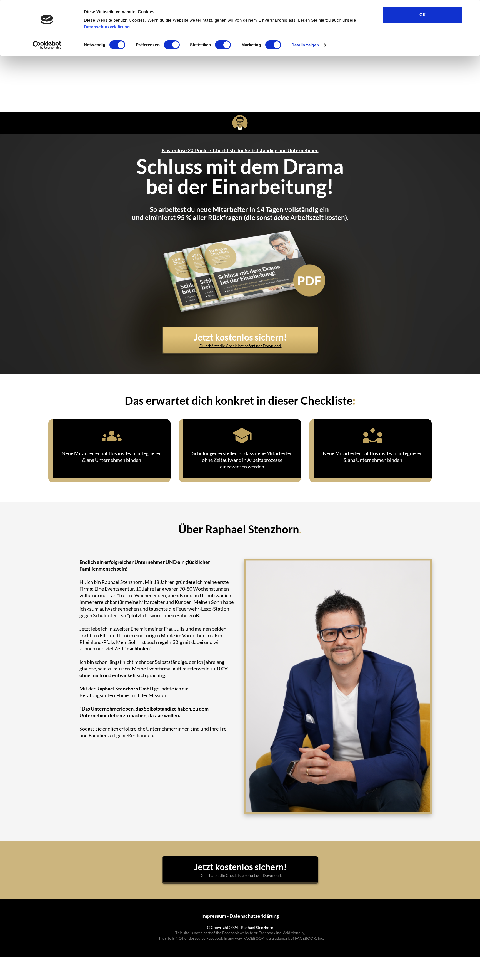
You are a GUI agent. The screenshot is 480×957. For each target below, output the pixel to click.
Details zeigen (305, 45)
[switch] (172, 44)
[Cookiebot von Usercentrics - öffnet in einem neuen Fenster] (47, 45)
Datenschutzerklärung (107, 26)
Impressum (213, 916)
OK (422, 14)
